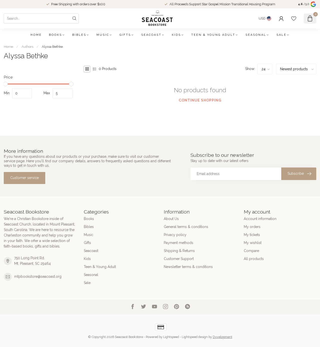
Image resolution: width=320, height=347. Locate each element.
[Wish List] (293, 19)
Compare (251, 251)
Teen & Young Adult (213, 34)
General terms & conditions (186, 227)
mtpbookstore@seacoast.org (38, 276)
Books (55, 34)
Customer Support (179, 259)
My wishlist (253, 243)
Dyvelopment (222, 337)
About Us (171, 219)
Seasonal (256, 34)
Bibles (79, 34)
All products (254, 259)
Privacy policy (175, 235)
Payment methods (178, 243)
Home (36, 34)
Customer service (24, 178)
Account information (260, 219)
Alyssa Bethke (52, 46)
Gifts (125, 34)
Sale (281, 34)
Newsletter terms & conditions (188, 267)
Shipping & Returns (179, 251)
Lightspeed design (195, 337)
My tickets (252, 235)
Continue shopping (200, 100)
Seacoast (151, 34)
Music (102, 34)
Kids (176, 34)
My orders (252, 227)
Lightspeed (171, 337)
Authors (27, 46)
